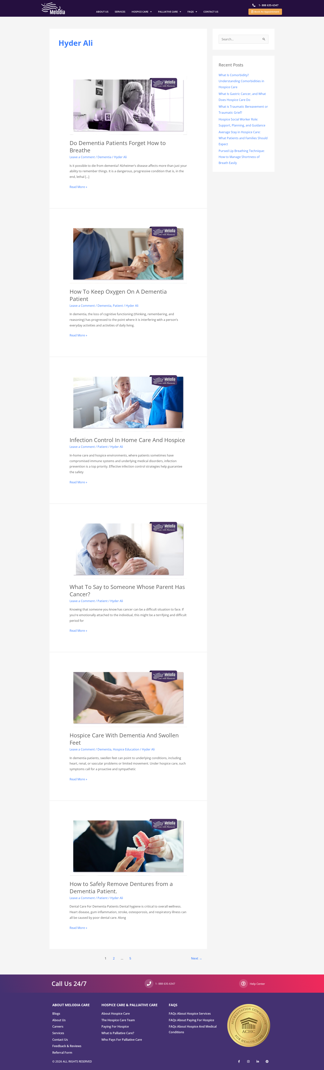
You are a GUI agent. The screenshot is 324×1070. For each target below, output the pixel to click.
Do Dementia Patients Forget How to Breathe (118, 146)
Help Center (257, 984)
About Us (102, 11)
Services (120, 11)
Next (196, 958)
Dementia (104, 157)
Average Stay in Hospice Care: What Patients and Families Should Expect (243, 138)
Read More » (78, 186)
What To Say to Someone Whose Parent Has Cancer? (127, 590)
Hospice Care (140, 11)
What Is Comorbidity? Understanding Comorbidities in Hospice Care (241, 81)
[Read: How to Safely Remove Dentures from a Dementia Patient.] (128, 846)
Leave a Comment (82, 157)
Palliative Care (168, 11)
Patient (118, 306)
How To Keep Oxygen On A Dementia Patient (118, 295)
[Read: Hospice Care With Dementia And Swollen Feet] (128, 697)
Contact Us (210, 11)
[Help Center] (243, 983)
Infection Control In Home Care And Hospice (127, 440)
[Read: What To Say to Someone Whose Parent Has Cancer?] (128, 549)
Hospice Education (126, 749)
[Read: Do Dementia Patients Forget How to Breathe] (128, 105)
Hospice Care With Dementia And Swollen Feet (124, 738)
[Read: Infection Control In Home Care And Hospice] (128, 402)
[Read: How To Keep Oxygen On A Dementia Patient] (128, 253)
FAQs (191, 11)
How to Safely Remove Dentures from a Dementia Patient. (121, 887)
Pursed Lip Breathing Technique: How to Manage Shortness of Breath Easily (242, 157)
